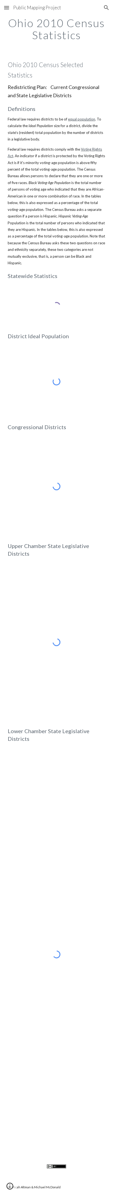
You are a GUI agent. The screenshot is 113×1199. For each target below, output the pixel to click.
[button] (6, 7)
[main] (56, 29)
